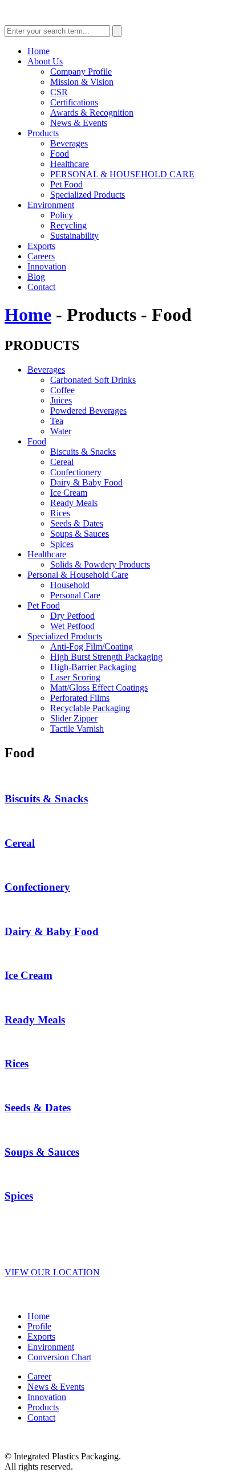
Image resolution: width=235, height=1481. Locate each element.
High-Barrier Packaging (93, 667)
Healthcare (69, 164)
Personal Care (75, 595)
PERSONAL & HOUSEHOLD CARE (122, 174)
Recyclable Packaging (90, 708)
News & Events (78, 123)
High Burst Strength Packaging (106, 657)
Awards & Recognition (91, 112)
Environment (50, 205)
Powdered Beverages (88, 410)
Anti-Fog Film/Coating (91, 646)
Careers (41, 256)
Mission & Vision (82, 82)
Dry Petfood (72, 616)
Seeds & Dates (76, 523)
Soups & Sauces (79, 533)
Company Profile (81, 71)
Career (39, 1376)
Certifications (74, 102)
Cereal (62, 462)
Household (70, 585)
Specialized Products (87, 194)
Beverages (69, 143)
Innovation (46, 266)
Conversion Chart (59, 1357)
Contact (41, 287)
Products (43, 133)
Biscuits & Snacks (83, 451)
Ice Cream (68, 492)
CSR (59, 92)
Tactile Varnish (77, 728)
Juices (61, 400)
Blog (36, 276)
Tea (56, 421)
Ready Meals (74, 503)
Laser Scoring (75, 677)
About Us (45, 61)
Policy (61, 215)
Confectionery (76, 472)
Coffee (62, 390)
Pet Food (66, 184)
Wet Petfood (72, 626)
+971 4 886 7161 (51, 1221)
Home (38, 51)
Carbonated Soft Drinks (93, 380)
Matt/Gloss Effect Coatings (99, 687)
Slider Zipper (74, 718)
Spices (62, 544)
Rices (60, 513)
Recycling (68, 225)
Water (60, 431)
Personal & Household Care (77, 575)
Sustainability (74, 235)
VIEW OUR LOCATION (52, 1272)
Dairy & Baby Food (86, 482)
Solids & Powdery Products (100, 564)
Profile (39, 1326)
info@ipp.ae (40, 1248)
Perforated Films (80, 698)
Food (59, 153)
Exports (41, 246)
